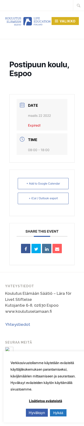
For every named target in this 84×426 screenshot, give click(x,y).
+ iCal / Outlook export (43, 198)
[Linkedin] (46, 248)
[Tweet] (36, 248)
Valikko (68, 21)
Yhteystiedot (17, 324)
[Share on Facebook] (25, 248)
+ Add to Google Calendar (43, 183)
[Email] (57, 248)
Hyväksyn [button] (37, 412)
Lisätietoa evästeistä (45, 400)
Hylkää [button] (58, 412)
